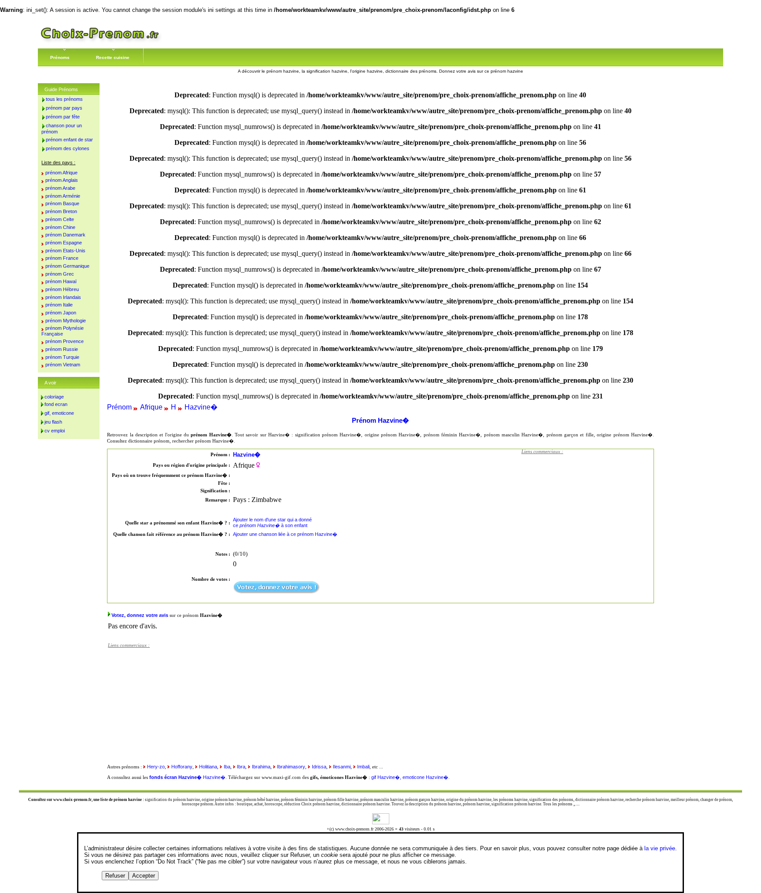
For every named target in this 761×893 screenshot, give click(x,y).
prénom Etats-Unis (65, 250)
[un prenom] (100, 41)
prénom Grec (59, 274)
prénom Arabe (60, 188)
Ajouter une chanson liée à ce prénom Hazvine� (285, 534)
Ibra (241, 766)
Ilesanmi (342, 766)
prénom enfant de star (69, 139)
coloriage (54, 396)
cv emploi (54, 430)
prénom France (61, 258)
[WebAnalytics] (380, 822)
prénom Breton (61, 211)
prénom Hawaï (61, 281)
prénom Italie (59, 304)
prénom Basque (62, 203)
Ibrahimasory (291, 766)
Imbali (363, 766)
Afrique (151, 407)
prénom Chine (60, 227)
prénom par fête (63, 116)
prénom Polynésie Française (62, 330)
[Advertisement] (587, 514)
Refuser (115, 875)
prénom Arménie (62, 196)
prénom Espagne (63, 242)
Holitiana (208, 766)
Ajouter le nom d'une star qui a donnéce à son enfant (272, 522)
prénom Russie (61, 349)
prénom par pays (64, 108)
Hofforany (181, 766)
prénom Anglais (61, 180)
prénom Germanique (67, 266)
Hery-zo (156, 766)
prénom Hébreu (62, 289)
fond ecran (55, 404)
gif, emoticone (59, 413)
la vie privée (659, 848)
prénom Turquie (62, 357)
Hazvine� (201, 407)
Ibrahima (261, 766)
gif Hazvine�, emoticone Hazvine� (409, 777)
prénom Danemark (65, 234)
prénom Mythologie (65, 320)
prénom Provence (64, 341)
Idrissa (319, 766)
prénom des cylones (67, 148)
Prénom (119, 407)
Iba (227, 766)
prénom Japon (60, 312)
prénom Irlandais (63, 297)
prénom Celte (59, 219)
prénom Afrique (61, 172)
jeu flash (53, 421)
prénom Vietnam (62, 364)
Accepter (143, 875)
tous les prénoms (64, 99)
